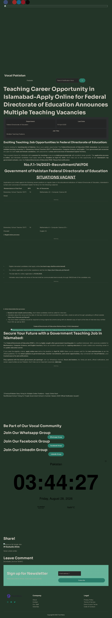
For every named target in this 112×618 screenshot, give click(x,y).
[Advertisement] (56, 213)
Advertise (36, 607)
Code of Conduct (89, 607)
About (35, 600)
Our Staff (36, 604)
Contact (35, 602)
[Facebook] (11, 602)
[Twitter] (14, 602)
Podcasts (30, 80)
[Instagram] (7, 602)
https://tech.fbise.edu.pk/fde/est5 (58, 270)
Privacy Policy (88, 600)
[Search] (82, 80)
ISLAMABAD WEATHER (56, 507)
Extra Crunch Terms (90, 604)
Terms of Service (89, 602)
